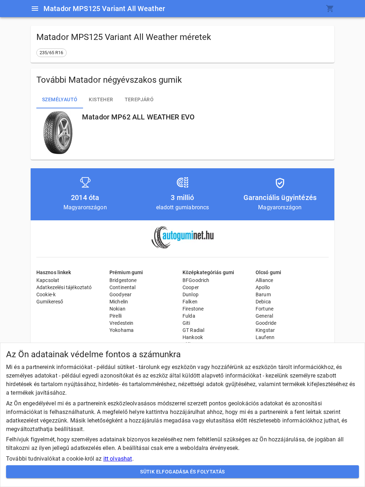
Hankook (192, 337)
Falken (189, 301)
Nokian (117, 309)
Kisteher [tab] (101, 99)
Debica (263, 301)
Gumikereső (49, 301)
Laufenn (265, 337)
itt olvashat (117, 458)
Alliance (264, 280)
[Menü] (34, 8)
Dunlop (190, 294)
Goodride (266, 323)
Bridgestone (123, 280)
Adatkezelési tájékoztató (64, 287)
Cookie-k (46, 294)
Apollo (263, 287)
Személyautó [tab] (59, 99)
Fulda (188, 316)
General (264, 316)
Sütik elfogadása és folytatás (182, 472)
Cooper (190, 287)
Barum (263, 294)
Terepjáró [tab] (139, 99)
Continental (122, 287)
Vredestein (121, 323)
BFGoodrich (196, 280)
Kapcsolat (47, 280)
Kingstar (265, 330)
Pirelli (115, 316)
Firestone (193, 309)
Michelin (118, 301)
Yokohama (121, 330)
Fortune (264, 309)
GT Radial (193, 330)
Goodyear (120, 294)
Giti (186, 323)
